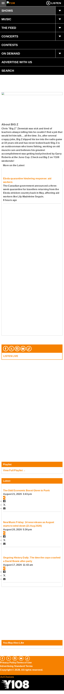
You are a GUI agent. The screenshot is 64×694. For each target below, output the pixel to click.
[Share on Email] (4, 508)
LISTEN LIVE (10, 356)
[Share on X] (4, 505)
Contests (9, 45)
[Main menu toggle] (3, 3)
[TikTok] (29, 348)
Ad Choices (7, 677)
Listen (56, 3)
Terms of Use (24, 662)
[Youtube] (23, 348)
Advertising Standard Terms (16, 666)
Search (7, 70)
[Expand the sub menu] (59, 10)
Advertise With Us (16, 62)
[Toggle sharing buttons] (4, 497)
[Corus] (0, 673)
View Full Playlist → (14, 470)
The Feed (8, 27)
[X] (11, 348)
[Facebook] (5, 348)
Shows (7, 10)
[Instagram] (17, 348)
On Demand (10, 53)
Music (6, 19)
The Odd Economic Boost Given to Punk (26, 490)
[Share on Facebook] (4, 501)
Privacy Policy (8, 662)
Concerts (9, 36)
